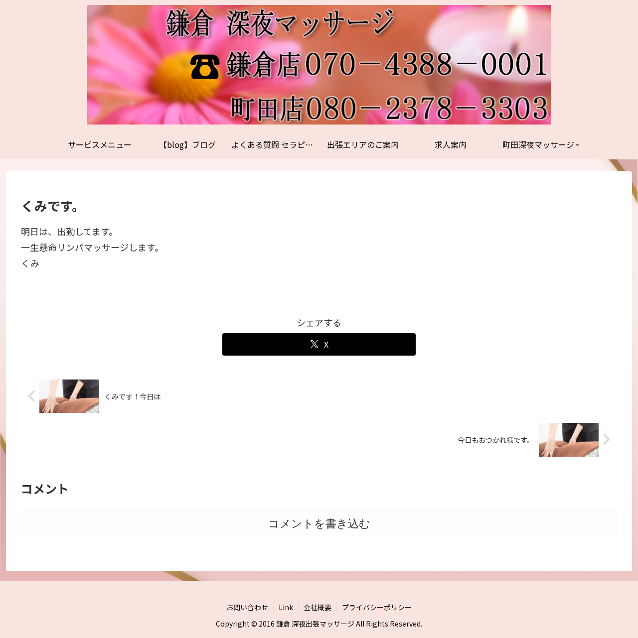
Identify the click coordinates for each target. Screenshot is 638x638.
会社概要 (317, 607)
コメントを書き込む (319, 523)
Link (286, 607)
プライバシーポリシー (377, 607)
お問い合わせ (247, 607)
